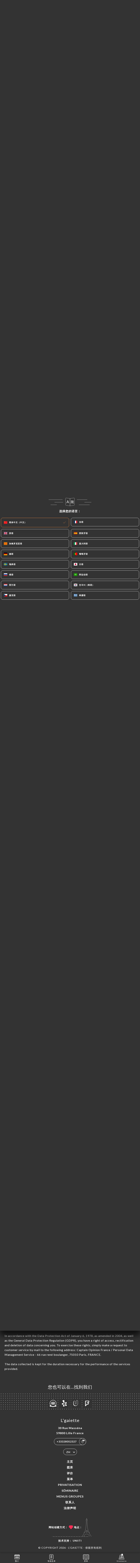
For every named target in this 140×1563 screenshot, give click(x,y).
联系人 (70, 1502)
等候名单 (52, 1561)
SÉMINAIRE (70, 1490)
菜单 (70, 1479)
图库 (70, 1467)
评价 (70, 1473)
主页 (70, 1461)
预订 (17, 1561)
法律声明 (70, 1508)
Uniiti (77, 1540)
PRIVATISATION (70, 1484)
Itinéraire (122, 1561)
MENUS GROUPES (70, 1496)
